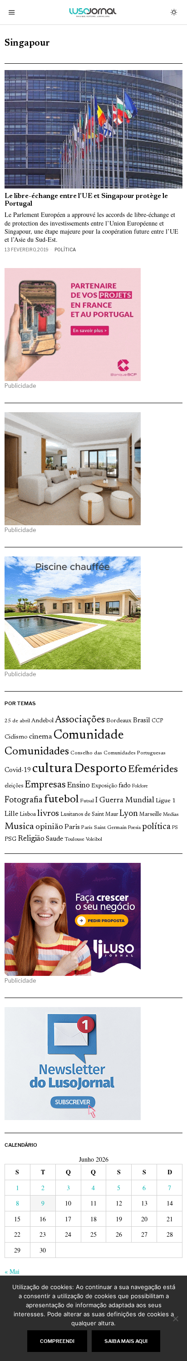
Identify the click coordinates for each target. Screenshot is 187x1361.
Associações (80, 720)
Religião (31, 839)
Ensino (78, 786)
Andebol (42, 721)
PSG (10, 839)
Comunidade (89, 736)
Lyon (128, 814)
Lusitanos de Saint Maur (89, 814)
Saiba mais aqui (126, 1341)
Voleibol (94, 839)
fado (124, 785)
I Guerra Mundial (124, 800)
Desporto (100, 769)
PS (175, 827)
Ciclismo (16, 737)
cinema (40, 736)
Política (65, 249)
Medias (170, 814)
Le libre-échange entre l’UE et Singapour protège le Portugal (86, 200)
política (156, 827)
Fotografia (24, 800)
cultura (52, 769)
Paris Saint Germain (104, 827)
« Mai (12, 1271)
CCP (157, 721)
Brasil (141, 720)
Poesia (134, 827)
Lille (11, 814)
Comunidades (37, 751)
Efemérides (153, 769)
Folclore (140, 786)
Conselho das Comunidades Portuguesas (118, 753)
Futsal (87, 801)
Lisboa (28, 814)
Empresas (45, 785)
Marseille (150, 814)
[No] (175, 1318)
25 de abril (17, 721)
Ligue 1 (166, 801)
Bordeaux (119, 721)
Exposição (104, 786)
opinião (49, 827)
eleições (14, 786)
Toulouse (74, 839)
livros (48, 814)
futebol (61, 799)
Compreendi (57, 1341)
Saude (54, 839)
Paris (72, 827)
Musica (19, 826)
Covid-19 (18, 770)
